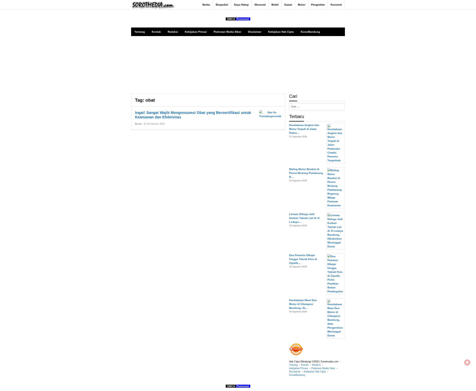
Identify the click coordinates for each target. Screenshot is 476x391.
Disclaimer (294, 371)
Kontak (305, 364)
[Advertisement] (238, 64)
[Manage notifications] (467, 362)
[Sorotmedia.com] (152, 4)
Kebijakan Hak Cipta (315, 371)
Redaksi (316, 364)
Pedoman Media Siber (323, 368)
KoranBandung (297, 375)
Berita (138, 123)
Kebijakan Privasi (298, 368)
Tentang (293, 364)
